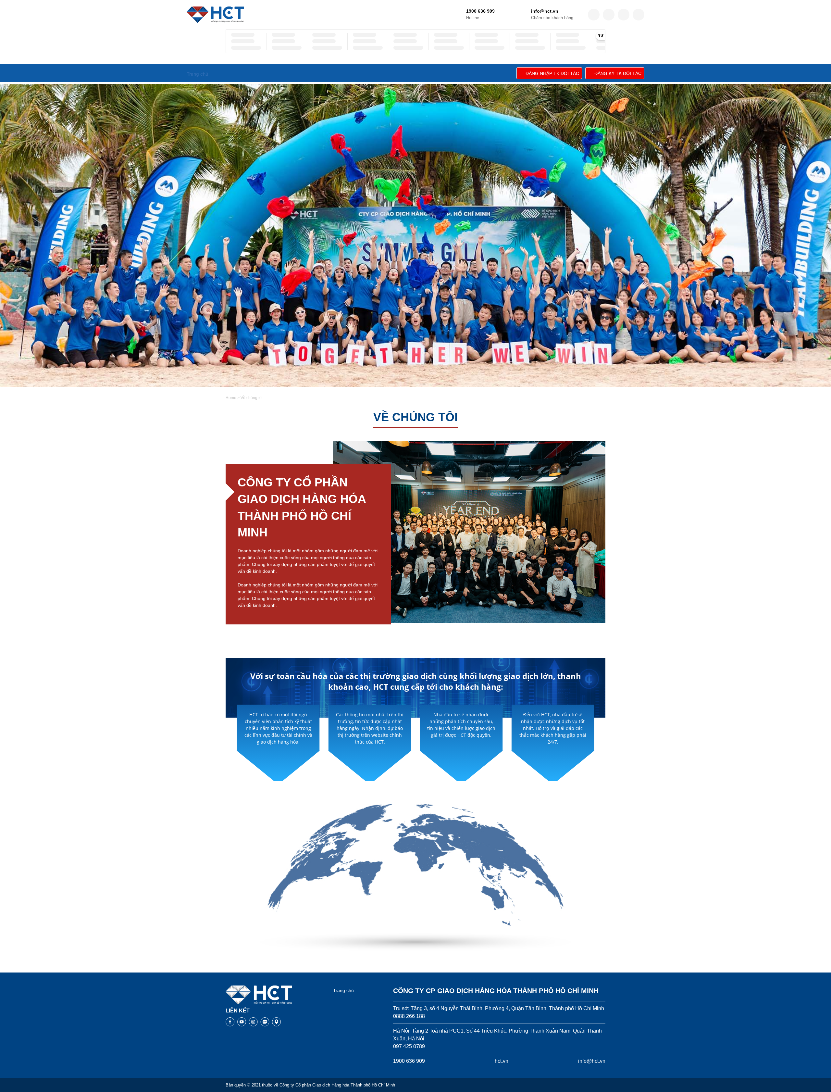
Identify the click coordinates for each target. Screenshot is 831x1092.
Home (231, 397)
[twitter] (608, 14)
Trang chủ (343, 990)
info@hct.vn (544, 11)
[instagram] (623, 14)
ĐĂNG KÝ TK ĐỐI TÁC (617, 73)
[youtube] (638, 14)
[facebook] (594, 14)
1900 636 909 (480, 11)
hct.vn (501, 1061)
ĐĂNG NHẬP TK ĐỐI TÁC (552, 73)
